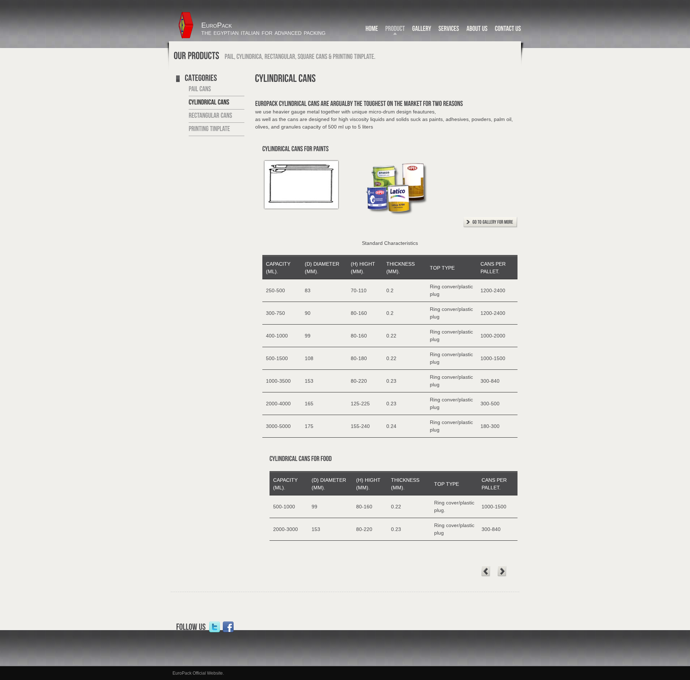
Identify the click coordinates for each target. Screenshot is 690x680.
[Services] (448, 30)
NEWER (486, 571)
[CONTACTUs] (508, 30)
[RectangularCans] (210, 116)
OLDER (502, 571)
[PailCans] (200, 89)
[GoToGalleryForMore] (491, 223)
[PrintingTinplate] (209, 129)
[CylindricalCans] (209, 102)
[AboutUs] (477, 30)
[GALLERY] (421, 30)
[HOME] (371, 30)
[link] (214, 627)
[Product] (395, 30)
